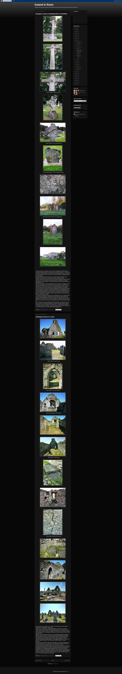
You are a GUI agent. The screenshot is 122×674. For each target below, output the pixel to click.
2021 (76, 36)
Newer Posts (38, 660)
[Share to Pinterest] (60, 309)
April (77, 64)
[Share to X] (58, 309)
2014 (76, 78)
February (78, 67)
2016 (76, 75)
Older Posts (67, 660)
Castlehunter (82, 90)
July (77, 59)
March (77, 66)
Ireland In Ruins (44, 4)
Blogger (67, 671)
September (78, 46)
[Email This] (56, 309)
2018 (76, 71)
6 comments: (51, 655)
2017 (76, 73)
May (77, 62)
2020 (76, 38)
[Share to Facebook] (59, 309)
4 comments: (51, 309)
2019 (76, 40)
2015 (76, 77)
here (64, 272)
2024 (76, 31)
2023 (76, 33)
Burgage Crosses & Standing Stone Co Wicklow (51, 14)
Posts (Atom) (55, 663)
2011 (76, 83)
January (78, 69)
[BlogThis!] (57, 309)
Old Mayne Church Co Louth (45, 317)
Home (53, 660)
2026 (76, 28)
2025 (76, 29)
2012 (76, 82)
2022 (76, 34)
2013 (76, 80)
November (78, 43)
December (78, 41)
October (78, 45)
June (77, 61)
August (77, 48)
